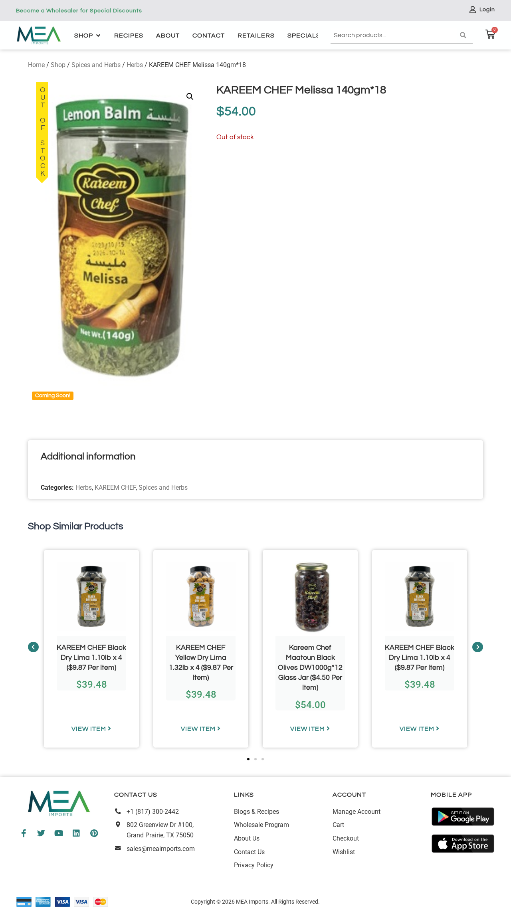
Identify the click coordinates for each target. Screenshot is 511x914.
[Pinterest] (94, 833)
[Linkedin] (76, 833)
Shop (58, 65)
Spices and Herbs (96, 65)
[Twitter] (41, 833)
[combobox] (394, 36)
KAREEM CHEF (115, 487)
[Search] (465, 36)
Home (36, 65)
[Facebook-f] (24, 833)
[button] (190, 96)
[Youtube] (59, 833)
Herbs (135, 65)
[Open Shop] (98, 35)
